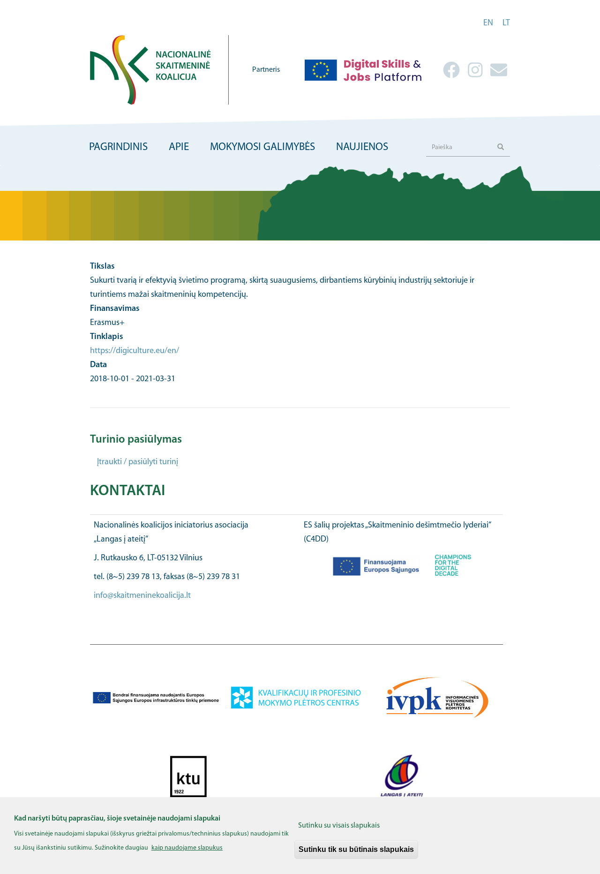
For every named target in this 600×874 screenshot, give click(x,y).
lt (506, 23)
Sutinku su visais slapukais (339, 825)
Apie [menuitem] (179, 147)
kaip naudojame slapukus (187, 847)
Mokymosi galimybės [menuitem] (262, 147)
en (488, 23)
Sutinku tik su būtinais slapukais (356, 849)
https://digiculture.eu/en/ (134, 351)
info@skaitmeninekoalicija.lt (142, 596)
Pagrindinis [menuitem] (118, 147)
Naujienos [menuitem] (362, 147)
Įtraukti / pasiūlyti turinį (137, 462)
